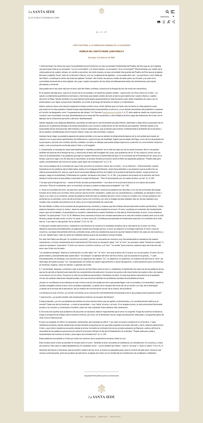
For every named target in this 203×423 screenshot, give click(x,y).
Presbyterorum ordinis (111, 112)
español (165, 17)
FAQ (81, 417)
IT (101, 32)
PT (106, 32)
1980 (57, 17)
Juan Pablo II (35, 17)
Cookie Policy (103, 417)
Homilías (49, 17)
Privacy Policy (115, 417)
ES (97, 32)
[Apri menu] (172, 12)
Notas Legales (90, 417)
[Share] (174, 22)
